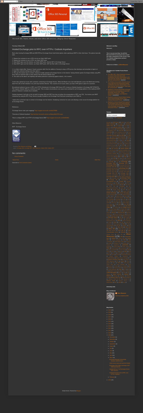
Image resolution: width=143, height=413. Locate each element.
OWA (124, 239)
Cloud (127, 140)
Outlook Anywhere (116, 239)
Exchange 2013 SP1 (112, 173)
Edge (125, 156)
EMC (119, 158)
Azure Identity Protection (120, 133)
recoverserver (123, 248)
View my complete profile (122, 295)
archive (125, 127)
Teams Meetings (120, 264)
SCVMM (119, 253)
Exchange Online (126, 178)
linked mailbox (126, 202)
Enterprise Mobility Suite (116, 160)
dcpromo (117, 151)
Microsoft (113, 212)
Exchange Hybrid (111, 176)
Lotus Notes (109, 204)
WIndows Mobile (111, 280)
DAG (108, 148)
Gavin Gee (112, 186)
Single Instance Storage (121, 257)
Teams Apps (126, 262)
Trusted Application (112, 269)
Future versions (116, 184)
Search (124, 253)
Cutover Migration (125, 146)
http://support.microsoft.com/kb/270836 (46, 110)
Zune (124, 282)
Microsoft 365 (121, 212)
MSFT (121, 218)
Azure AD (121, 130)
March (111, 357)
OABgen (124, 225)
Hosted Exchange (111, 193)
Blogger (79, 390)
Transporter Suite (127, 267)
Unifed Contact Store (115, 270)
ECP (121, 156)
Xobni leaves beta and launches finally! (119, 363)
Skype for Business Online (114, 259)
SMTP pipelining (110, 261)
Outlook (114, 238)
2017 (109, 317)
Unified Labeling (125, 270)
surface (122, 261)
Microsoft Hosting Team (119, 214)
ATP (130, 127)
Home (56, 160)
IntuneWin (118, 199)
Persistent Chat (117, 243)
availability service (112, 130)
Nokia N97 (121, 222)
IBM (130, 196)
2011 (109, 330)
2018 (109, 314)
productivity (109, 246)
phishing (125, 243)
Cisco (123, 140)
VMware (108, 274)
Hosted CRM (126, 191)
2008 (109, 380)
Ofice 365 (119, 234)
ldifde (119, 202)
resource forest (121, 249)
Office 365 (111, 229)
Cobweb (121, 143)
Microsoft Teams (112, 217)
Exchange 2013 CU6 (124, 169)
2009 (109, 335)
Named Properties (127, 220)
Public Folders (125, 246)
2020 (109, 310)
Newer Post (16, 160)
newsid (109, 222)
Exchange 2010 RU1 (124, 165)
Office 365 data (122, 228)
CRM (119, 145)
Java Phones (126, 201)
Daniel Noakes (125, 148)
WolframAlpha (110, 282)
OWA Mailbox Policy (119, 241)
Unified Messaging (111, 272)
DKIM (121, 155)
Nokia (115, 222)
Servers (117, 254)
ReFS (129, 248)
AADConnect (116, 122)
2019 (109, 312)
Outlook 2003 (44, 148)
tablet (113, 262)
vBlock (120, 272)
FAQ (116, 183)
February (112, 377)
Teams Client (110, 264)
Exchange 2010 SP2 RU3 (112, 168)
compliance (126, 143)
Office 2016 (128, 227)
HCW (115, 191)
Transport (110, 267)
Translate (119, 117)
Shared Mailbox (114, 256)
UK (128, 269)
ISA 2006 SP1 (116, 201)
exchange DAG (125, 174)
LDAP (108, 202)
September (113, 344)
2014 (109, 323)
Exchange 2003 (20, 148)
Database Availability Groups (124, 150)
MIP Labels (126, 217)
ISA (128, 199)
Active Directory (111, 124)
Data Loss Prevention (111, 150)
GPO (124, 189)
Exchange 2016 (125, 173)
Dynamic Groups (110, 156)
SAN (130, 251)
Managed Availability (116, 210)
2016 (109, 319)
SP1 (117, 261)
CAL (128, 138)
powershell (125, 244)
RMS (128, 249)
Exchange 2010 (111, 165)
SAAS (125, 251)
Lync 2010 (126, 204)
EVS (117, 161)
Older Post (97, 160)
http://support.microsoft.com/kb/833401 (58, 118)
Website (115, 275)
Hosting (118, 194)
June (111, 350)
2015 (109, 321)
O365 (123, 223)
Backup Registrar (122, 138)
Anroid (125, 125)
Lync (119, 204)
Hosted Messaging (124, 192)
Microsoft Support (127, 215)
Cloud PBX (119, 142)
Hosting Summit (125, 194)
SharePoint (125, 256)
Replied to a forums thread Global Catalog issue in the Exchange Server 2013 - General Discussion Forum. (119, 99)
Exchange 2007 (28, 148)
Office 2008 (120, 227)
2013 (109, 326)
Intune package (110, 199)
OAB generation (110, 225)
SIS (130, 257)
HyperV (125, 196)
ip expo (124, 199)
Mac (130, 209)
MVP (119, 220)
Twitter (120, 269)
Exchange (124, 161)
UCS (125, 269)
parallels (110, 243)
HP (107, 196)
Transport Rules (117, 267)
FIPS (128, 183)
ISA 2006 (109, 201)
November (112, 339)
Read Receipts (115, 248)
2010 (109, 333)
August (112, 346)
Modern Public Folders (112, 218)
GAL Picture (128, 184)
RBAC (108, 248)
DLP (125, 155)
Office (114, 227)
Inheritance (110, 197)
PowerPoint (116, 244)
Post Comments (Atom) (25, 162)
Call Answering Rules (111, 140)
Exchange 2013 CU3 (112, 169)
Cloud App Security (111, 142)
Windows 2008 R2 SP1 (115, 279)
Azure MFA (121, 135)
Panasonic (128, 241)
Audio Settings (111, 128)
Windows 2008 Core (116, 277)
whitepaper (122, 275)
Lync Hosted (115, 207)
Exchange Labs (115, 178)
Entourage (111, 161)
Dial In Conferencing (124, 153)
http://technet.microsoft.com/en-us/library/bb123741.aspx (47, 114)
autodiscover (128, 128)
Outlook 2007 (51, 148)
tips (130, 266)
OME (121, 236)
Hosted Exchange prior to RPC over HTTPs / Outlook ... (118, 373)
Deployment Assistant (112, 153)
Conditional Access (111, 145)
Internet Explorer (120, 197)
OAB (128, 223)
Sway (128, 261)
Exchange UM (113, 179)
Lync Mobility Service (125, 207)
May (111, 353)
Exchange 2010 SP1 (112, 166)
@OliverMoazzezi (123, 64)
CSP (123, 145)
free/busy (109, 184)
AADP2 (127, 122)
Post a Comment (19, 156)
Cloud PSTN (126, 142)
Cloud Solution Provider (112, 143)
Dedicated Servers (125, 151)
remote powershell (112, 249)
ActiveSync (120, 124)
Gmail (127, 187)
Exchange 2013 (124, 168)
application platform (117, 127)
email (114, 158)
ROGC (112, 251)
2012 (109, 328)
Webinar (109, 276)
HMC (119, 191)
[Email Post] (35, 146)
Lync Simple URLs (123, 209)
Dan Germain (114, 148)
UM (107, 270)
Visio (128, 272)
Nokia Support (116, 223)
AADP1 (122, 122)
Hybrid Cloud (119, 196)
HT (110, 196)
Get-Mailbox (122, 186)
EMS (123, 158)
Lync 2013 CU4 (119, 205)
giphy (122, 187)
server (112, 254)
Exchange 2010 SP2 (124, 166)
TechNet (116, 266)
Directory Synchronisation (112, 155)
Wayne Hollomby (117, 274)
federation (122, 183)
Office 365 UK (121, 230)
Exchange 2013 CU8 (111, 171)
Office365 (123, 232)
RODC (108, 251)
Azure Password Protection (118, 137)
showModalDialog (110, 257)
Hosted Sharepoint (111, 194)
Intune (127, 197)
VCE (124, 272)
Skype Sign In (126, 259)
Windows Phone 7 (124, 280)
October (112, 341)
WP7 (115, 282)
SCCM (109, 253)
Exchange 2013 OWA (124, 171)
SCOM (114, 253)
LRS (115, 204)
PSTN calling (117, 246)
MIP (121, 217)
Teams (119, 262)
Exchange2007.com (111, 181)
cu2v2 (127, 145)
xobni (119, 282)
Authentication (119, 128)
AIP (121, 125)
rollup (121, 251)
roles (117, 251)
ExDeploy (121, 181)
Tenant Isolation (123, 266)
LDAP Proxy (114, 202)
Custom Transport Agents (112, 146)
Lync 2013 (109, 206)
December (112, 337)
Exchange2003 (124, 179)
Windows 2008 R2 (127, 277)
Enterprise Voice (127, 160)
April (111, 355)
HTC (114, 196)
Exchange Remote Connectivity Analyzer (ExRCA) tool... (117, 360)
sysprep (108, 262)
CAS (119, 140)
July (111, 348)
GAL (122, 184)
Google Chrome (116, 189)
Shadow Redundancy (126, 254)
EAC (117, 156)
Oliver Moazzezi (36, 148)
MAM (109, 210)
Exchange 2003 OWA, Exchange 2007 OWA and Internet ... (119, 366)
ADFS (117, 125)
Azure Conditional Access (120, 132)
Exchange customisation (112, 174)
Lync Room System (112, 209)
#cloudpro (109, 122)
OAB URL (118, 225)
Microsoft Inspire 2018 (116, 215)
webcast (126, 274)
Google (108, 189)
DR (128, 155)
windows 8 (126, 279)
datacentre (110, 151)
